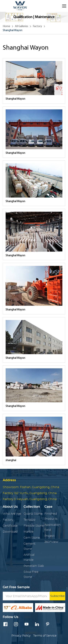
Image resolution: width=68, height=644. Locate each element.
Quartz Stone (33, 513)
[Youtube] (26, 624)
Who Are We (12, 513)
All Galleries (21, 26)
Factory (37, 26)
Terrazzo (29, 519)
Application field (52, 527)
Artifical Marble (29, 557)
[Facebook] (5, 624)
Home (6, 26)
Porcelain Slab (34, 565)
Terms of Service (45, 635)
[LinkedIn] (37, 624)
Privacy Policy (20, 635)
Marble (29, 531)
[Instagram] (16, 624)
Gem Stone (32, 537)
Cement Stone (29, 546)
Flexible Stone (34, 525)
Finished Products (50, 516)
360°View (51, 541)
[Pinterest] (47, 624)
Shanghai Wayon (12, 30)
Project (49, 535)
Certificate (10, 525)
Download (10, 531)
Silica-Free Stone (31, 574)
